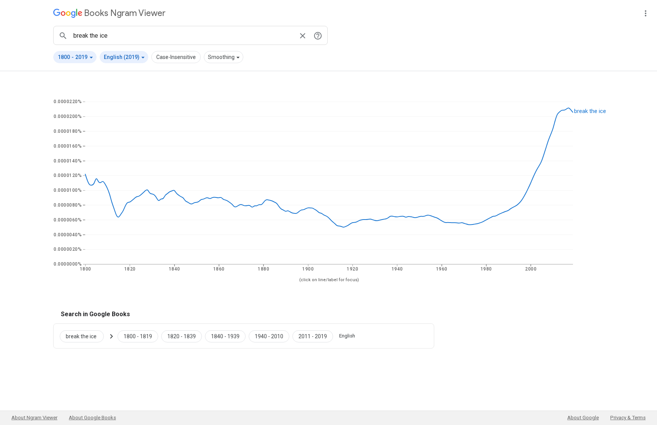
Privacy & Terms (628, 417)
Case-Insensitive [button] (176, 57)
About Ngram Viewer (34, 417)
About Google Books (92, 417)
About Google (583, 417)
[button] (75, 57)
